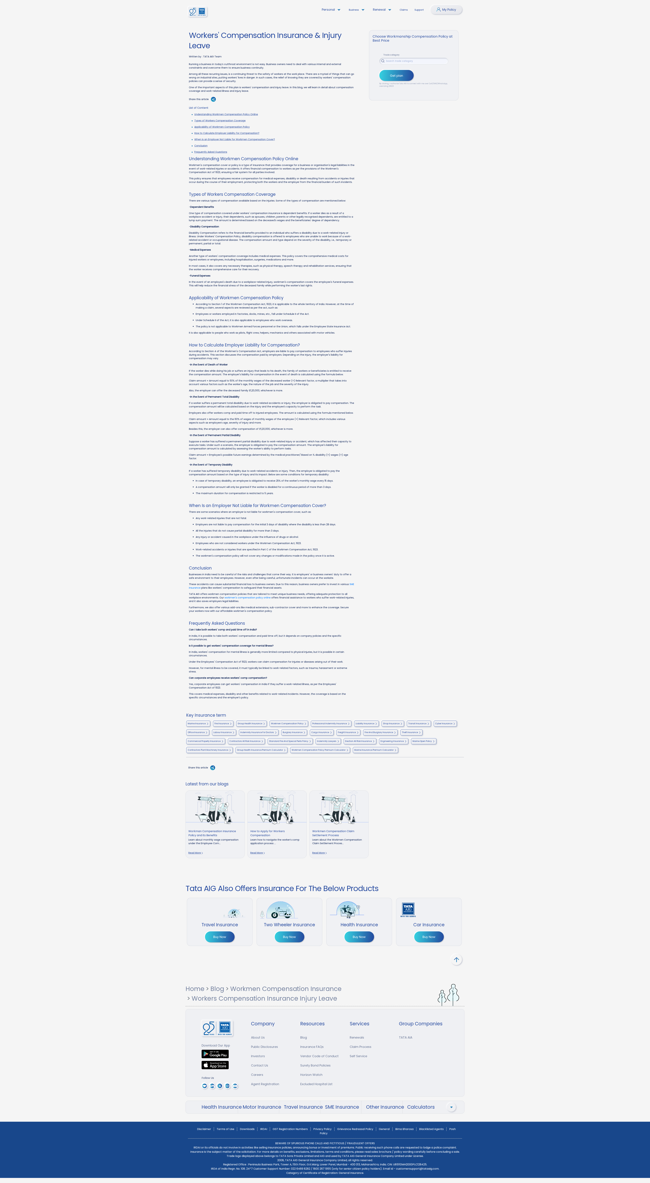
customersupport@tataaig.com (417, 1169)
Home (195, 988)
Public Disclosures (264, 1047)
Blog (217, 988)
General (384, 1129)
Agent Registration (265, 1084)
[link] (215, 824)
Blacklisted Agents (431, 1129)
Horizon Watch (311, 1075)
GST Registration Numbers (290, 1129)
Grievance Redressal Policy (355, 1129)
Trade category (391, 54)
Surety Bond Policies (315, 1065)
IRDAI (263, 1129)
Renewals (357, 1037)
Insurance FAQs (312, 1047)
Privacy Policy (322, 1129)
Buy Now (219, 937)
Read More (194, 852)
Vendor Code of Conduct (319, 1056)
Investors (258, 1056)
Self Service (358, 1056)
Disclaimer (204, 1129)
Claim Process (360, 1047)
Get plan (396, 75)
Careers (257, 1075)
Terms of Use (225, 1129)
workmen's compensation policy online (247, 597)
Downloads (247, 1129)
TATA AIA (405, 1037)
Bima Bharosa (404, 1129)
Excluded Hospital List (316, 1084)
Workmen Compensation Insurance (286, 988)
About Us (258, 1037)
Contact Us (259, 1065)
